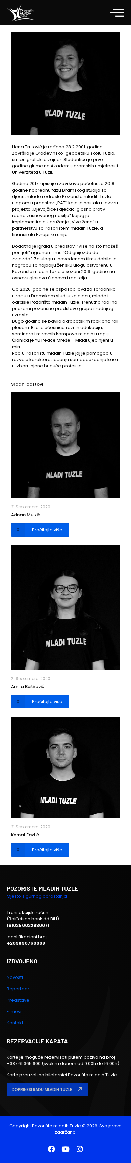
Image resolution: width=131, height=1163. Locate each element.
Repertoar (18, 989)
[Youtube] (65, 1149)
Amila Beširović (27, 686)
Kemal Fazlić (25, 835)
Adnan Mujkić (25, 515)
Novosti (15, 977)
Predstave (18, 1000)
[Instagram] (80, 1149)
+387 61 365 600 (24, 1063)
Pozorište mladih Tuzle (56, 1126)
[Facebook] (51, 1149)
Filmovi (14, 1011)
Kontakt (15, 1023)
